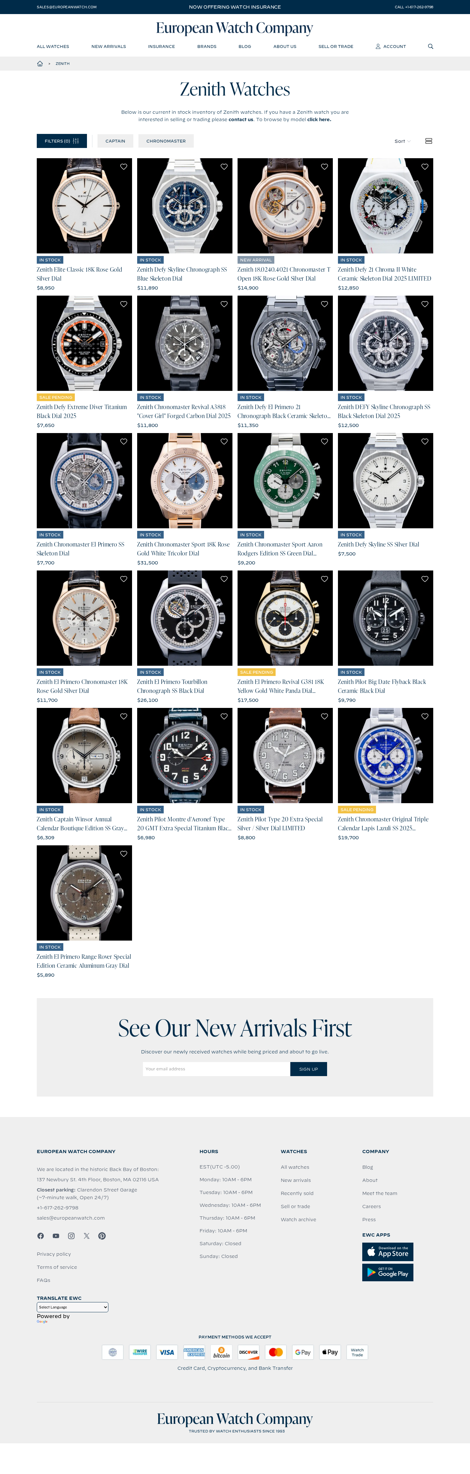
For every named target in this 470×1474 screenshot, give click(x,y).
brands (206, 46)
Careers (371, 1206)
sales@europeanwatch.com (66, 7)
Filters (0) (57, 141)
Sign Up (308, 1069)
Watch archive (298, 1219)
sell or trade (335, 46)
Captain (115, 141)
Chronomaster (166, 141)
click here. (319, 119)
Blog (367, 1167)
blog (245, 46)
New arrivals (296, 1180)
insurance (161, 46)
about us (284, 46)
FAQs (43, 1280)
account (394, 46)
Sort (400, 141)
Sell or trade (295, 1206)
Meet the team (379, 1193)
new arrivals (108, 46)
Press (369, 1219)
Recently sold (297, 1193)
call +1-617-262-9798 (414, 7)
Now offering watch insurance (235, 7)
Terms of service (57, 1267)
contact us (241, 119)
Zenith (63, 64)
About (370, 1180)
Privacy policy (54, 1254)
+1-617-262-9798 (57, 1207)
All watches (295, 1167)
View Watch (84, 206)
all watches (53, 46)
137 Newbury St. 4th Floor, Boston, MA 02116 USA (98, 1179)
